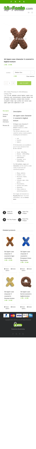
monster (27, 99)
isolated (19, 99)
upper (5, 102)
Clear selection (30, 76)
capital (27, 95)
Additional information (6, 121)
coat (11, 97)
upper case (10, 102)
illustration (13, 99)
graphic (8, 99)
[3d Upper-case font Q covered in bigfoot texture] (26, 282)
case (31, 95)
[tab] (7, 111)
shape (11, 101)
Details (14, 269)
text (23, 101)
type (30, 101)
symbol (19, 101)
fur (4, 99)
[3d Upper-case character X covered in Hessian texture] (10, 282)
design (28, 97)
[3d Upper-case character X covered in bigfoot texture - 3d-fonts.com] (18, 38)
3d (8, 95)
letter (23, 99)
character (6, 97)
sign (15, 101)
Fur (10, 93)
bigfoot (23, 95)
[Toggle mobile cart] (28, 12)
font (32, 97)
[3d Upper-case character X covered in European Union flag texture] (26, 242)
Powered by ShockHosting (18, 329)
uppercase (17, 102)
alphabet (14, 95)
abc (10, 95)
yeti (23, 102)
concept (24, 97)
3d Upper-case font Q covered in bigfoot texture (25, 294)
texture (26, 101)
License (8, 72)
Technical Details (5, 115)
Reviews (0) (6, 125)
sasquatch (7, 101)
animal (19, 95)
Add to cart (24, 83)
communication (17, 97)
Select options (7, 269)
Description (6, 111)
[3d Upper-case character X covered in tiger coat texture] (10, 242)
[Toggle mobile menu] (32, 12)
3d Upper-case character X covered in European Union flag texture (25, 256)
